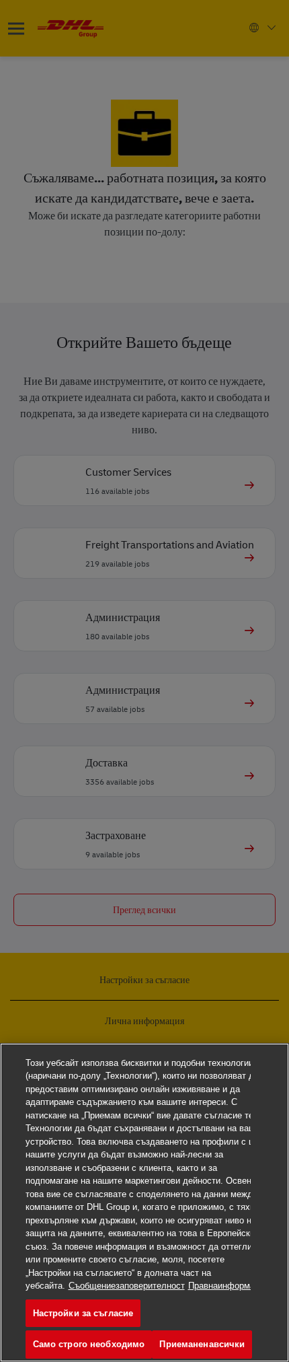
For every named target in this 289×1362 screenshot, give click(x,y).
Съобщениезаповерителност (127, 1286)
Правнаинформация (228, 1286)
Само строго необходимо (89, 1344)
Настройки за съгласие (83, 1313)
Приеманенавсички (202, 1344)
